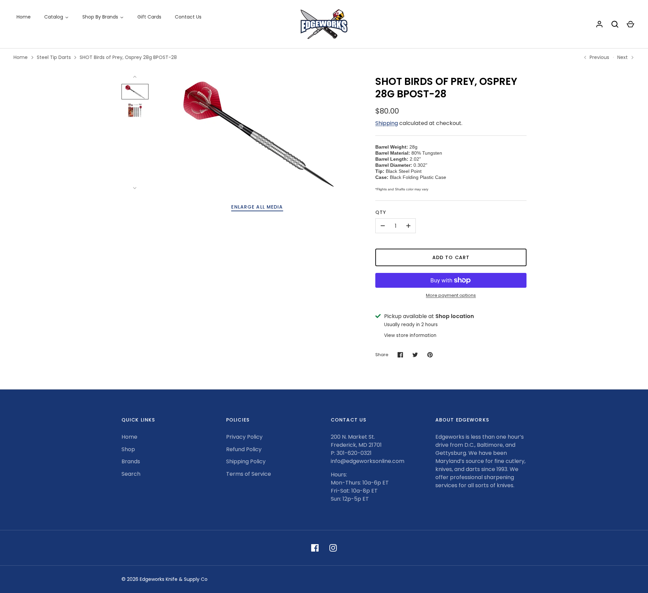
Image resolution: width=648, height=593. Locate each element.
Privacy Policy (244, 437)
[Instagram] (333, 547)
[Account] (599, 24)
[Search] (615, 24)
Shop (128, 449)
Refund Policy (244, 449)
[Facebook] (314, 547)
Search (131, 474)
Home (21, 57)
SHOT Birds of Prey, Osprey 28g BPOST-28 (128, 57)
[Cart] (630, 24)
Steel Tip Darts (54, 57)
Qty (380, 212)
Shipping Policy (246, 461)
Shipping (386, 123)
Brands (131, 461)
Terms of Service (248, 474)
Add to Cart (450, 257)
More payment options (451, 295)
